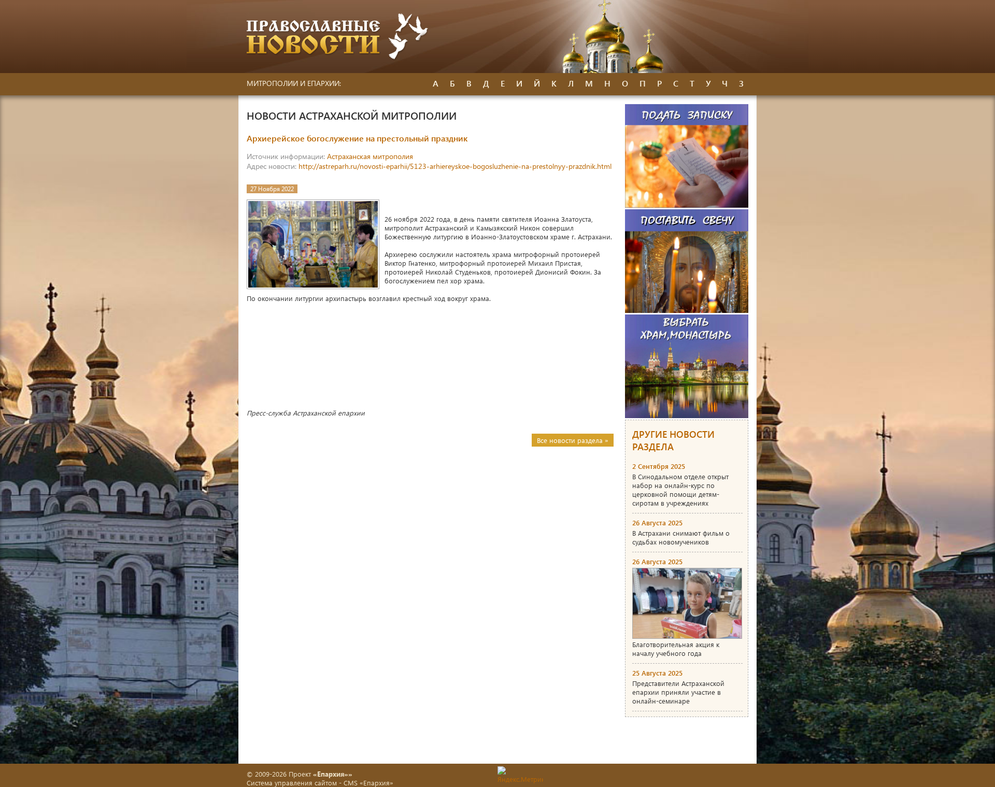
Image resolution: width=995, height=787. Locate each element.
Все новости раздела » (572, 440)
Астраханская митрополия (370, 156)
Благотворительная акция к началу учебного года (675, 648)
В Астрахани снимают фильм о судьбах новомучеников (681, 537)
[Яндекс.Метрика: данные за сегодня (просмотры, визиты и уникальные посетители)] (520, 774)
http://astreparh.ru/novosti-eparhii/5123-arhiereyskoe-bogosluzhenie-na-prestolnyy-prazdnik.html (455, 166)
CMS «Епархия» (368, 782)
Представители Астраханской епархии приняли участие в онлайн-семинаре (678, 692)
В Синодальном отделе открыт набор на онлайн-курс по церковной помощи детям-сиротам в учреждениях (680, 489)
